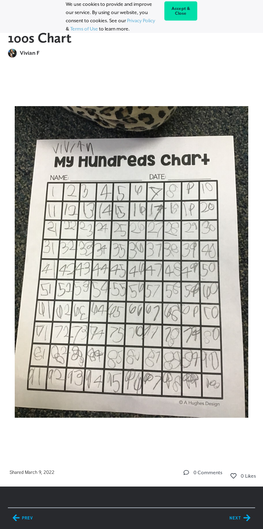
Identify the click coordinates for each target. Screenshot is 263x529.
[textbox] (131, 261)
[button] (186, 472)
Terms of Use (84, 29)
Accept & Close (181, 11)
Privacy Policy (141, 20)
